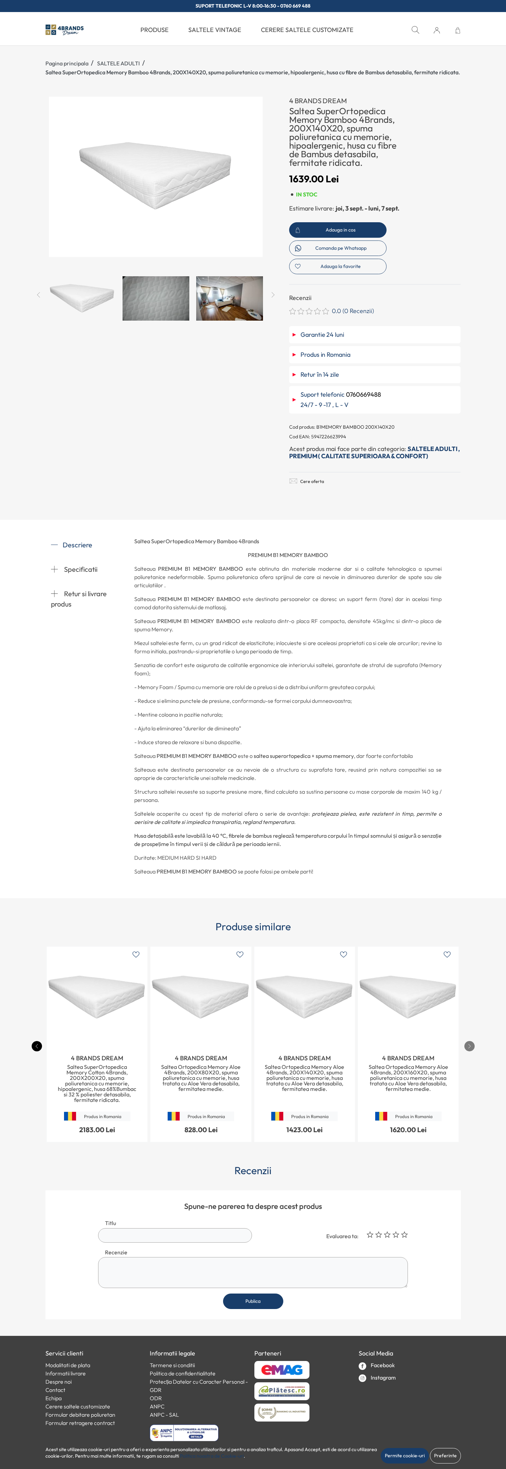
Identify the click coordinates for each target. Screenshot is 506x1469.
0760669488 (363, 394)
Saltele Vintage (214, 30)
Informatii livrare (65, 1373)
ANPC (157, 1406)
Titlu (110, 1223)
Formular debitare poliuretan (80, 1414)
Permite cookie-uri (405, 1455)
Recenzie (116, 1252)
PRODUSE (154, 30)
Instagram (383, 1377)
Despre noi (58, 1381)
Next (273, 294)
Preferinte (445, 1455)
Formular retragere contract (80, 1422)
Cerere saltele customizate (307, 30)
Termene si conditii (172, 1365)
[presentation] (469, 1046)
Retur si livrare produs (79, 598)
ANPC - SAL (164, 1414)
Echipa (53, 1398)
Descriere (77, 544)
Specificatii (80, 569)
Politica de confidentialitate (182, 1373)
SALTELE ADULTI (118, 63)
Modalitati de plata (67, 1365)
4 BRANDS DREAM (318, 100)
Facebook (382, 1365)
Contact (55, 1389)
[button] (437, 30)
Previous (38, 294)
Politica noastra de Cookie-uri (212, 1456)
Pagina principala (66, 63)
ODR (156, 1398)
